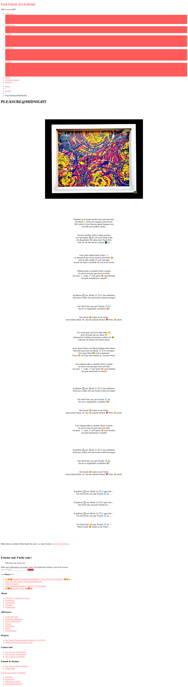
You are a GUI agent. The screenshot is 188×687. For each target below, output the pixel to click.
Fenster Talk (14, 57)
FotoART (13, 20)
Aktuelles (9, 605)
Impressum (9, 679)
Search (3, 569)
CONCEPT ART (16, 16)
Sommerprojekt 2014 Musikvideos (23, 75)
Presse (7, 78)
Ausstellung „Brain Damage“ (21, 71)
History (12, 55)
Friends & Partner (12, 80)
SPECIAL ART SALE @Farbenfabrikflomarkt (23, 582)
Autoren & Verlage (17, 46)
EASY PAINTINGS (17, 18)
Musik (12, 32)
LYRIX (12, 36)
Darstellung (9, 626)
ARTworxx (9, 14)
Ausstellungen (15, 50)
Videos (12, 27)
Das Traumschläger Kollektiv (16, 666)
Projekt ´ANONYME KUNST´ (22, 68)
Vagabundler (10, 668)
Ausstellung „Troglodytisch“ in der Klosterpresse (29, 73)
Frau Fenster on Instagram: (16, 654)
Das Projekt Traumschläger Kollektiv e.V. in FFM (25, 640)
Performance (10, 25)
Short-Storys (14, 41)
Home (7, 86)
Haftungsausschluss (13, 681)
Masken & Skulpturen (18, 23)
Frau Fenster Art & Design (18, 4)
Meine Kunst (15, 52)
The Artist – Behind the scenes (17, 598)
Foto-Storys (14, 39)
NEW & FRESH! (12, 584)
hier (38, 544)
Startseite (9, 677)
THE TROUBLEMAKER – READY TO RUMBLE (25, 586)
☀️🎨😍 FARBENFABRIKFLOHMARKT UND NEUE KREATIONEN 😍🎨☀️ (38, 579)
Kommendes (10, 603)
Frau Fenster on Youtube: (15, 657)
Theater (13, 30)
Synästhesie (14, 59)
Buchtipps (14, 43)
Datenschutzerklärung (13, 684)
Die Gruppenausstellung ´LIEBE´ (23, 64)
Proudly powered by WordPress (13, 673)
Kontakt (8, 82)
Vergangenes (10, 607)
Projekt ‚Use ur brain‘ (18, 66)
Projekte (8, 62)
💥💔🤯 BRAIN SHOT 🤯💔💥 (18, 588)
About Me (9, 48)
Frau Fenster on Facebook (15, 652)
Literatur (8, 34)
